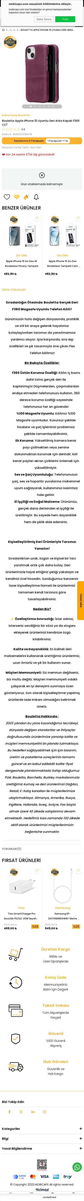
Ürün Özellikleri (14, 290)
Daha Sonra (44, 19)
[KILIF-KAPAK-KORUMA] (10, 30)
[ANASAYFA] (6, 30)
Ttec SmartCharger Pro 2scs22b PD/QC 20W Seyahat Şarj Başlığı (21, 916)
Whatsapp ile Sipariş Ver (77, 1167)
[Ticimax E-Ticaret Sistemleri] (42, 1190)
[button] (31, 106)
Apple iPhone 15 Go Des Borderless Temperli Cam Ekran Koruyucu (63, 264)
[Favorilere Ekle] (7, 197)
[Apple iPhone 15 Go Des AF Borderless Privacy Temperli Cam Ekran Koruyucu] (21, 233)
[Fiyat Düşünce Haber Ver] (26, 197)
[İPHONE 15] (17, 30)
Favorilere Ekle (37, 218)
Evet (65, 19)
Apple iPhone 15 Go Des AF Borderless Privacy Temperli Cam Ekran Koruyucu (22, 264)
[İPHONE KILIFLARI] (14, 30)
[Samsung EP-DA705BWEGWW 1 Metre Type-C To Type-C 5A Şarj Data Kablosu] (62, 886)
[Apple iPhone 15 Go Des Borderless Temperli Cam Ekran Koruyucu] (62, 233)
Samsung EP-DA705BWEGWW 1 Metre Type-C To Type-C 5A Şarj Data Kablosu (63, 916)
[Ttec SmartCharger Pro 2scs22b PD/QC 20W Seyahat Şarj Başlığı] (21, 886)
